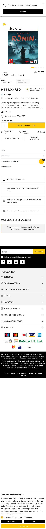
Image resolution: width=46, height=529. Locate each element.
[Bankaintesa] (28, 341)
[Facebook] (3, 262)
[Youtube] (16, 262)
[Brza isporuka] (5, 24)
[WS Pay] (7, 341)
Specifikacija (6, 166)
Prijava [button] (23, 11)
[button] (8, 132)
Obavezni (7, 517)
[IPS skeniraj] (29, 347)
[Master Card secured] (13, 347)
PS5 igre (4, 72)
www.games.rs (15, 373)
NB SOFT (32, 373)
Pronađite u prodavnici (10, 161)
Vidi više (4, 112)
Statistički (18, 517)
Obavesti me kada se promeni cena (37, 90)
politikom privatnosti (22, 257)
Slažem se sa (17, 257)
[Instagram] (9, 262)
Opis (3, 150)
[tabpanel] (23, 45)
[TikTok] (22, 262)
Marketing (30, 517)
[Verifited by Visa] (19, 347)
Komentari (5, 156)
